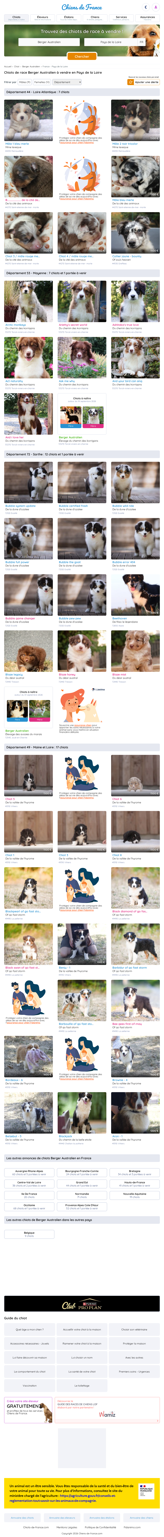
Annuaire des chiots (22, 1517)
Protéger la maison (134, 1343)
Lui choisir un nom (82, 1357)
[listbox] (141, 42)
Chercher (82, 56)
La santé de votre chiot (82, 1371)
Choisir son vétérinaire (134, 1329)
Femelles (41, 82)
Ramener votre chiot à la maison (82, 1343)
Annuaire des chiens (141, 1517)
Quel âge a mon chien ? (30, 1329)
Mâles (24, 82)
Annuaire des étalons (102, 1517)
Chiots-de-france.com (36, 1527)
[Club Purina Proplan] (82, 1304)
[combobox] (49, 42)
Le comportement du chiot (29, 1371)
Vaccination (30, 1385)
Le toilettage (82, 1385)
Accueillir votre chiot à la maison (82, 1329)
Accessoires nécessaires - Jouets (29, 1343)
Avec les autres (134, 1357)
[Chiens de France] (82, 7)
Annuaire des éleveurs (62, 1517)
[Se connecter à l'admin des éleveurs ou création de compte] (156, 7)
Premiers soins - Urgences (134, 1371)
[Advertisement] (82, 1268)
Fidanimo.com (132, 1527)
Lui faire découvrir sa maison (30, 1357)
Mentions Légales (67, 1527)
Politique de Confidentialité (100, 1527)
